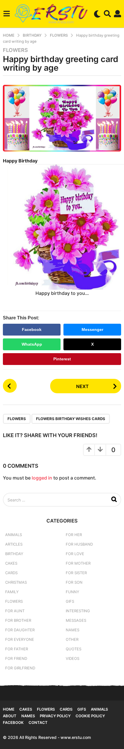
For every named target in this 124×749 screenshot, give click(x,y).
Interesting (78, 610)
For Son (74, 582)
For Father (16, 649)
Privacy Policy (55, 716)
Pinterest (62, 359)
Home (8, 709)
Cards (11, 572)
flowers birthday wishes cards (70, 418)
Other (72, 639)
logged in (42, 478)
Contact (38, 722)
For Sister (76, 572)
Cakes (11, 563)
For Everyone (19, 639)
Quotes (73, 649)
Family (12, 591)
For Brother (18, 620)
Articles (13, 544)
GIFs (70, 601)
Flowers (15, 50)
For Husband (79, 544)
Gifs (81, 709)
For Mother (78, 563)
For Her (74, 534)
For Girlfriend (20, 668)
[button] (6, 14)
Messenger (92, 329)
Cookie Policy (90, 716)
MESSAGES (76, 620)
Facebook (32, 329)
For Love (75, 553)
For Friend (16, 658)
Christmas (16, 582)
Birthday (14, 553)
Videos (72, 658)
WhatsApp (32, 344)
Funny (72, 591)
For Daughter (20, 630)
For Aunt (15, 610)
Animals (13, 534)
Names (72, 630)
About (9, 716)
